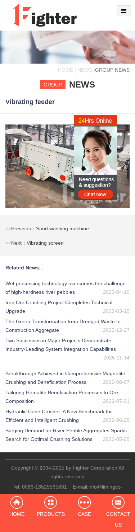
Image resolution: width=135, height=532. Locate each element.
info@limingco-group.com (89, 491)
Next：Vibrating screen (34, 243)
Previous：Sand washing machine (47, 228)
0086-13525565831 (44, 487)
